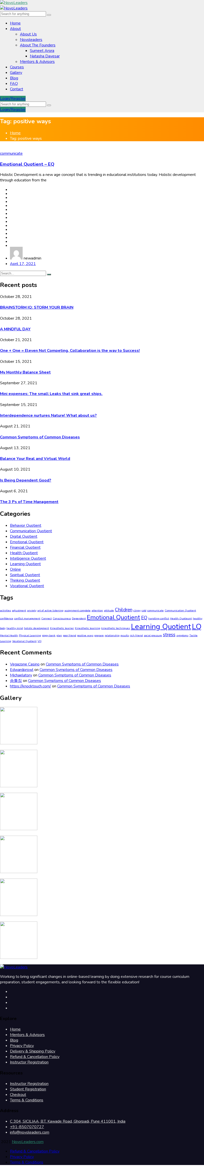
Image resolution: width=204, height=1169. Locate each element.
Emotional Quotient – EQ (27, 164)
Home (15, 23)
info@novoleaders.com (29, 1132)
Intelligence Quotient (28, 558)
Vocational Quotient (27, 586)
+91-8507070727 (27, 1127)
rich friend (136, 635)
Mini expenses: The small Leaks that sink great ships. (51, 393)
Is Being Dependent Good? (25, 480)
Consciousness (62, 618)
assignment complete (77, 610)
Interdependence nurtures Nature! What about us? (48, 415)
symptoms (182, 635)
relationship (112, 635)
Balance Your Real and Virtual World (35, 458)
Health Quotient (24, 553)
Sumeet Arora (42, 50)
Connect (46, 618)
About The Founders (37, 45)
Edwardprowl (21, 669)
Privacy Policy (22, 1045)
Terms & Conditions (26, 1100)
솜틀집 (16, 680)
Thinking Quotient (25, 580)
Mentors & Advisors (37, 61)
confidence (6, 618)
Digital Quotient (23, 536)
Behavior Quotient (25, 525)
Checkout (18, 1094)
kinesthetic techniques (115, 628)
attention (97, 610)
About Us (28, 34)
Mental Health (9, 635)
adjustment (19, 610)
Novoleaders (31, 39)
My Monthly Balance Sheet (25, 372)
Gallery (16, 72)
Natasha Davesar (45, 56)
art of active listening (50, 610)
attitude (109, 610)
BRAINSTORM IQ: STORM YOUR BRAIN (36, 307)
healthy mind (14, 628)
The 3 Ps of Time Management (29, 502)
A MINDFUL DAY (15, 329)
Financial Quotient (25, 547)
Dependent (79, 618)
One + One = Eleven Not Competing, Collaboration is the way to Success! (70, 350)
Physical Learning (30, 635)
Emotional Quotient (27, 542)
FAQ (14, 83)
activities (5, 610)
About (15, 28)
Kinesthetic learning (87, 628)
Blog (14, 78)
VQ (40, 641)
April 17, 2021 (23, 263)
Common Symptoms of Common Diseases (40, 437)
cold (144, 610)
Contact (16, 89)
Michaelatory (21, 675)
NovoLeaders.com (28, 1142)
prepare (99, 635)
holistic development (36, 628)
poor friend (69, 635)
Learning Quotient (25, 564)
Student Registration (28, 1089)
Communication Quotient (31, 531)
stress (169, 635)
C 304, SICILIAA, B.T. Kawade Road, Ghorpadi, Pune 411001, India (67, 1121)
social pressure (153, 635)
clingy (137, 610)
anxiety (31, 610)
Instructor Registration (29, 1062)
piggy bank (48, 635)
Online (15, 569)
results (124, 635)
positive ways (85, 635)
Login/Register (13, 98)
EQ (144, 618)
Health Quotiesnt (181, 618)
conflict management (27, 618)
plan (59, 635)
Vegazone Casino (25, 664)
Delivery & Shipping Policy (32, 1051)
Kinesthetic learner (62, 628)
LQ (197, 627)
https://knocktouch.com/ (30, 686)
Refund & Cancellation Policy (34, 1056)
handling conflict (158, 618)
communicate (11, 153)
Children (123, 610)
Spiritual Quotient (25, 575)
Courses (17, 67)
